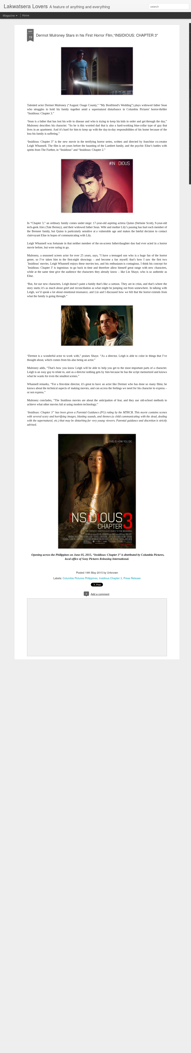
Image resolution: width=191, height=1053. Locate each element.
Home (25, 15)
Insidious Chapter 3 (110, 578)
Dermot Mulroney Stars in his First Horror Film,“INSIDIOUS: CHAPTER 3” (97, 35)
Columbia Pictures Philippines (80, 578)
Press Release (132, 578)
